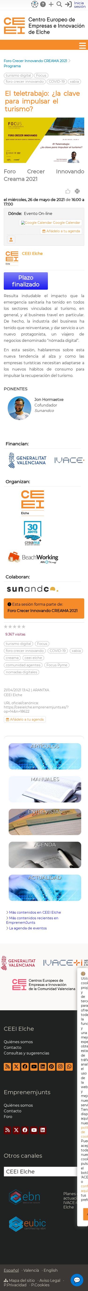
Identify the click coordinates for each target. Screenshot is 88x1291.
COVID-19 (57, 81)
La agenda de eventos (28, 928)
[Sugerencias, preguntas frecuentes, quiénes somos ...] (43, 4)
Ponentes (11, 240)
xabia (74, 81)
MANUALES (45, 779)
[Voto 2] (10, 626)
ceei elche (33, 658)
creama (12, 658)
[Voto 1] (6, 626)
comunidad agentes (23, 665)
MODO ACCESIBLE (35, 4)
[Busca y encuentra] (59, 4)
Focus (41, 75)
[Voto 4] (19, 626)
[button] (76, 4)
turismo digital (18, 75)
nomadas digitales (21, 672)
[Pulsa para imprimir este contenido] (77, 191)
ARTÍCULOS (45, 746)
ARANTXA (41, 690)
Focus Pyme (56, 665)
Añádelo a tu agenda (63, 231)
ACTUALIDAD (44, 877)
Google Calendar (66, 223)
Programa (12, 66)
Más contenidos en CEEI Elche (35, 912)
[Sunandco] (33, 589)
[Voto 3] (15, 626)
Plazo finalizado (25, 281)
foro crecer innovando (25, 81)
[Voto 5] (24, 626)
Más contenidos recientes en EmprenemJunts (32, 920)
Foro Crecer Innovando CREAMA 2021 (35, 61)
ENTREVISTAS (45, 812)
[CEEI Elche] (44, 37)
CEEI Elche (32, 253)
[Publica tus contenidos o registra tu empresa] (51, 4)
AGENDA (45, 845)
